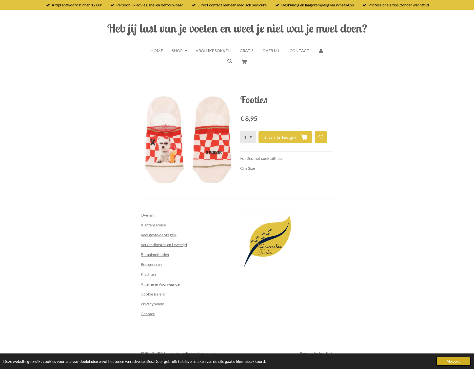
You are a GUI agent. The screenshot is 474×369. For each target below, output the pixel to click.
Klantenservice (154, 224)
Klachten (148, 274)
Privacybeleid (152, 303)
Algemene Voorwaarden (161, 284)
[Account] (321, 50)
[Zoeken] (230, 60)
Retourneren (151, 264)
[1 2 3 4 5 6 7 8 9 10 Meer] (248, 137)
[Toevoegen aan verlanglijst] (321, 137)
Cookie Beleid (153, 294)
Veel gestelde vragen (159, 234)
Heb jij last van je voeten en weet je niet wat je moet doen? (237, 28)
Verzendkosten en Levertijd (164, 244)
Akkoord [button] (453, 361)
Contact (148, 313)
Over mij (148, 215)
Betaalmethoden (155, 254)
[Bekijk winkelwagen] (244, 61)
